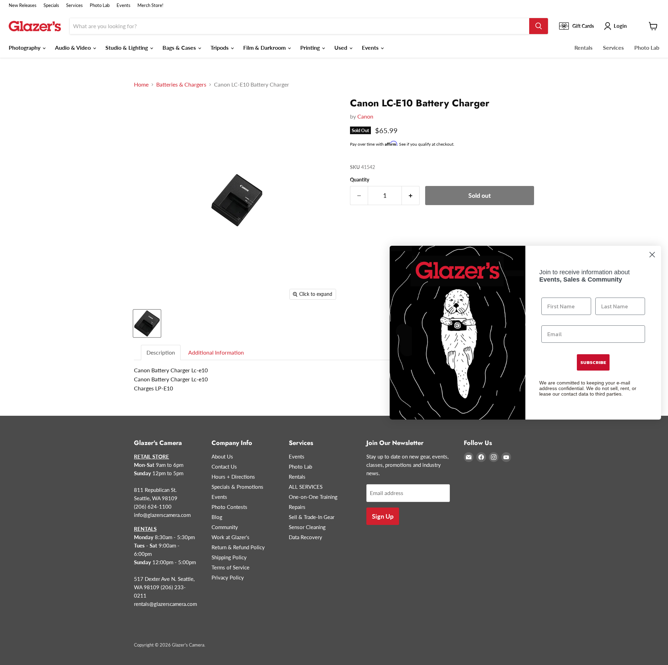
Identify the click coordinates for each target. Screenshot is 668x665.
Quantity (359, 180)
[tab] (161, 352)
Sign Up (382, 516)
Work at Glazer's (230, 537)
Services (74, 5)
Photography (25, 47)
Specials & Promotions (237, 487)
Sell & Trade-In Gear (311, 517)
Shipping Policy (229, 557)
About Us (222, 456)
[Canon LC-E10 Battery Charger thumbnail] (147, 323)
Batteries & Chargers (181, 84)
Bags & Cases (179, 47)
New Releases (23, 5)
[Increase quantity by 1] (411, 195)
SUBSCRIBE (593, 362)
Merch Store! (150, 5)
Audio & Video (73, 47)
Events (123, 5)
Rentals (583, 47)
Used (341, 47)
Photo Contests (229, 507)
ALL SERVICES (306, 487)
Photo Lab (100, 5)
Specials (51, 5)
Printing (310, 47)
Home (141, 84)
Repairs (297, 507)
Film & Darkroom (265, 47)
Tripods (220, 47)
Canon (365, 116)
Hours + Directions (233, 476)
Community (225, 527)
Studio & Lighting (127, 47)
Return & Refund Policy (238, 547)
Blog (217, 517)
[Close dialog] (652, 255)
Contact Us (224, 466)
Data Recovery (305, 537)
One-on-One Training (313, 497)
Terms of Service (230, 567)
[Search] (538, 26)
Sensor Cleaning (307, 527)
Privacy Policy (228, 577)
